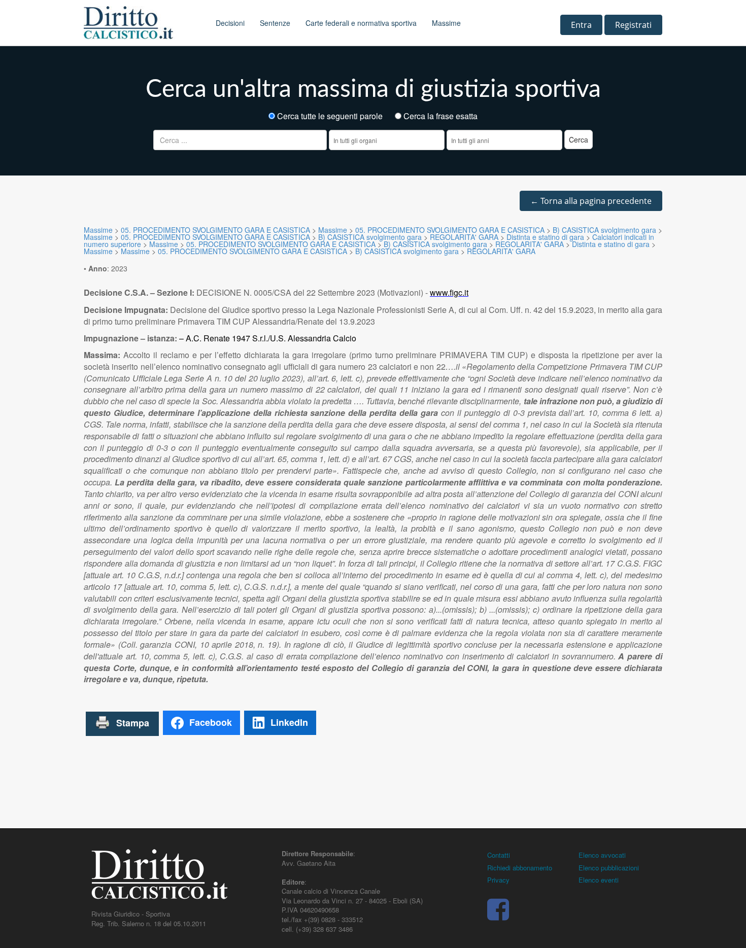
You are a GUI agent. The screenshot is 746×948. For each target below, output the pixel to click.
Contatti (498, 855)
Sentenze (275, 23)
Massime (446, 23)
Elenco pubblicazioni (609, 867)
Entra (581, 24)
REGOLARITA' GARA (464, 237)
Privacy (498, 880)
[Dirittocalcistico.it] (142, 23)
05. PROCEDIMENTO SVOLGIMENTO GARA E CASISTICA (215, 230)
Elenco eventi (599, 880)
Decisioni (230, 23)
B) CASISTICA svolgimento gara (604, 230)
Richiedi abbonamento (519, 867)
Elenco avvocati (602, 855)
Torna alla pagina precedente (591, 200)
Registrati (633, 24)
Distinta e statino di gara (545, 237)
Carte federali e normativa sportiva (361, 23)
